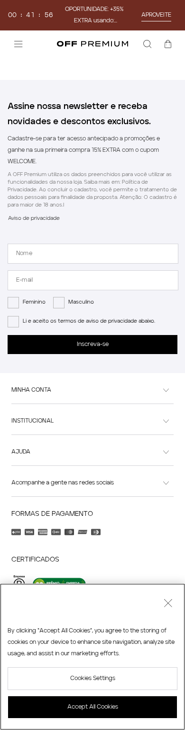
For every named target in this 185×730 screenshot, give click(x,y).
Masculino (81, 302)
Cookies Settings (92, 678)
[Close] (167, 604)
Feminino (34, 302)
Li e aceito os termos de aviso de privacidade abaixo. (89, 321)
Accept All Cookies (92, 707)
